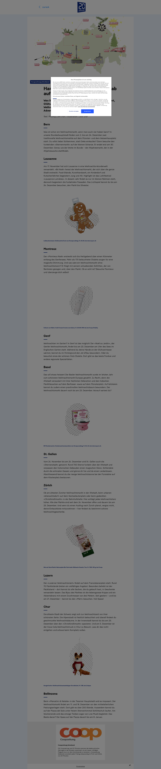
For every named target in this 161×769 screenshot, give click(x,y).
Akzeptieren (87, 111)
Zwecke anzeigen (74, 111)
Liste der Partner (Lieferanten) (86, 106)
